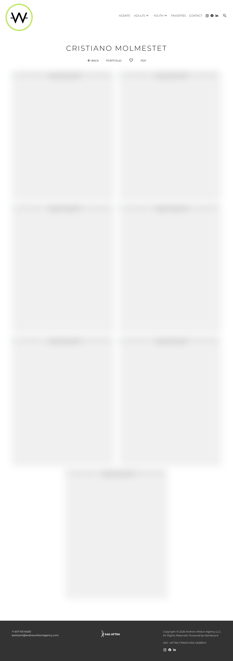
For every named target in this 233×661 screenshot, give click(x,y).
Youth (161, 15)
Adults (142, 15)
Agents (124, 15)
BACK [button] (93, 60)
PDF (143, 60)
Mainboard (211, 635)
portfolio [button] (114, 60)
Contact (195, 15)
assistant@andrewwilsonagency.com (35, 635)
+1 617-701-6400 (21, 631)
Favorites (178, 15)
